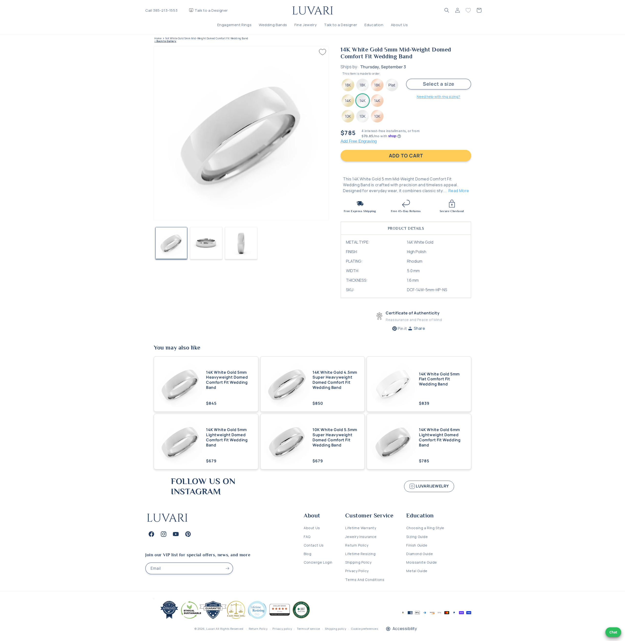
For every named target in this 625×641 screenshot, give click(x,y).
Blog (307, 553)
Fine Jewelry (305, 24)
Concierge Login (318, 562)
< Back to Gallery (165, 41)
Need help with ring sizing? (438, 96)
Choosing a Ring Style (425, 528)
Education (374, 24)
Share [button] (419, 328)
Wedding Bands (273, 24)
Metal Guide (416, 571)
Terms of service (308, 629)
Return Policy (356, 545)
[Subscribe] (227, 568)
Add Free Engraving (359, 141)
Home (157, 38)
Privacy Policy (356, 571)
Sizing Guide (417, 536)
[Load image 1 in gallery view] (171, 243)
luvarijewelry (432, 486)
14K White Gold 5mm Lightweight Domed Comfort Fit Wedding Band (227, 437)
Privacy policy (282, 629)
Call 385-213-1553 (161, 10)
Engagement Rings (234, 24)
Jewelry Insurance (360, 536)
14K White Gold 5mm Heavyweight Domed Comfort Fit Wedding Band (227, 380)
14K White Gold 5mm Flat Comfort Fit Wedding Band (439, 379)
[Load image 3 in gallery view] (241, 243)
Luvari (210, 629)
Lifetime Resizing (360, 553)
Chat (613, 632)
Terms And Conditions (364, 579)
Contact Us (314, 545)
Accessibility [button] (405, 628)
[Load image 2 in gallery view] (206, 243)
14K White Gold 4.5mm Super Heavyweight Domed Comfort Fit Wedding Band (334, 380)
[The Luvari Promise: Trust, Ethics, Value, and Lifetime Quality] (233, 619)
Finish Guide (416, 545)
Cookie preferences (364, 629)
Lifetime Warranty (360, 528)
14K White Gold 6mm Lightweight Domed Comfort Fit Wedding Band (439, 437)
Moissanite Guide (421, 562)
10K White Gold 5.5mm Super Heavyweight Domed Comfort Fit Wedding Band (334, 437)
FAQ (307, 536)
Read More (458, 190)
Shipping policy (335, 629)
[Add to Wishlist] (322, 52)
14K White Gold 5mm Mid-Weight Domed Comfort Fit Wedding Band (206, 38)
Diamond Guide (419, 553)
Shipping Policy (358, 562)
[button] (446, 10)
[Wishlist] (468, 10)
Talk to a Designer (211, 10)
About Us (399, 24)
